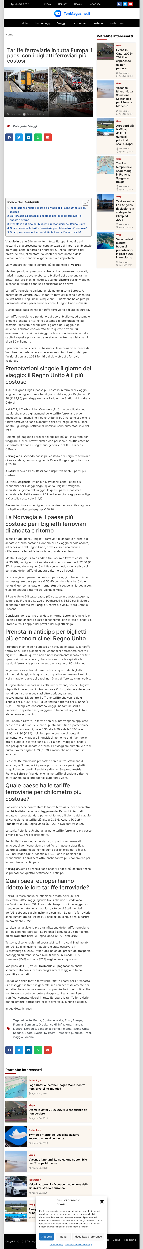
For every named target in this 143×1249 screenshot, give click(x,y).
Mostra (17, 1028)
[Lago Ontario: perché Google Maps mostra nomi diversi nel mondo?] (16, 1087)
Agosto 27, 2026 (126, 189)
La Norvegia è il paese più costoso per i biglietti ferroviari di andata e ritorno (46, 217)
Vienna (29, 1037)
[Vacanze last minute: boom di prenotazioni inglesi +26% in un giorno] (105, 240)
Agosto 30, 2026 (40, 1118)
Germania (30, 1024)
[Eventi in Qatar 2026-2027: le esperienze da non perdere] (16, 1111)
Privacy (47, 3)
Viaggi (61, 23)
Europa (77, 1020)
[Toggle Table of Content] (84, 203)
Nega (63, 1236)
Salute (24, 23)
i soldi (53, 1024)
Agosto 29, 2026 (39, 1168)
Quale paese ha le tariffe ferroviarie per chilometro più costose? (48, 228)
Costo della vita (53, 1020)
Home (9, 34)
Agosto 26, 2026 (126, 227)
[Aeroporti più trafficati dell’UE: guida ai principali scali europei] (16, 1211)
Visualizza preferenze (88, 1236)
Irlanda (77, 1024)
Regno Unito (81, 1028)
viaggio (18, 1037)
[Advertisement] (48, 172)
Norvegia (30, 1028)
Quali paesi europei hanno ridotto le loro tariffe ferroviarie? (45, 232)
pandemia (44, 1028)
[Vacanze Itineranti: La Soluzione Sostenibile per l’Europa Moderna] (16, 1161)
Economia (79, 23)
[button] (102, 1202)
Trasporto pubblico (70, 1033)
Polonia (66, 1028)
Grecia (43, 1024)
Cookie (78, 3)
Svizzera (49, 1033)
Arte (29, 1020)
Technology (42, 23)
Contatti (62, 3)
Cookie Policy (56, 1244)
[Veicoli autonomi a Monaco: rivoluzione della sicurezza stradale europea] (16, 1186)
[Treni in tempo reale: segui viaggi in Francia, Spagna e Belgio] (105, 165)
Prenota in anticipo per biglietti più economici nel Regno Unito (47, 223)
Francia (18, 1024)
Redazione (95, 3)
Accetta (47, 1236)
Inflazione (64, 1024)
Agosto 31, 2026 (39, 1093)
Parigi (56, 1028)
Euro (68, 1020)
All (22, 1020)
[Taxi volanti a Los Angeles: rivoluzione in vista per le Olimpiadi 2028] (105, 202)
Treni (87, 1033)
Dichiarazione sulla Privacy (78, 1244)
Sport (28, 1033)
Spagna (18, 1033)
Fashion (98, 23)
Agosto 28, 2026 (126, 151)
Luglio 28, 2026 (125, 265)
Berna (37, 1020)
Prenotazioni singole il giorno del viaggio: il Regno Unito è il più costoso (47, 209)
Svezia (38, 1033)
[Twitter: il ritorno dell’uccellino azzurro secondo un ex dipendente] (16, 1136)
